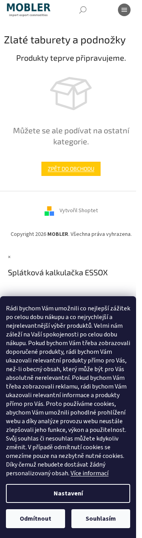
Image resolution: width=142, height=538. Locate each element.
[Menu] (124, 10)
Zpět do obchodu (71, 168)
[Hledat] (83, 10)
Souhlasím (101, 518)
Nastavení (68, 493)
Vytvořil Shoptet (79, 211)
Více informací (89, 473)
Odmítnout (35, 518)
